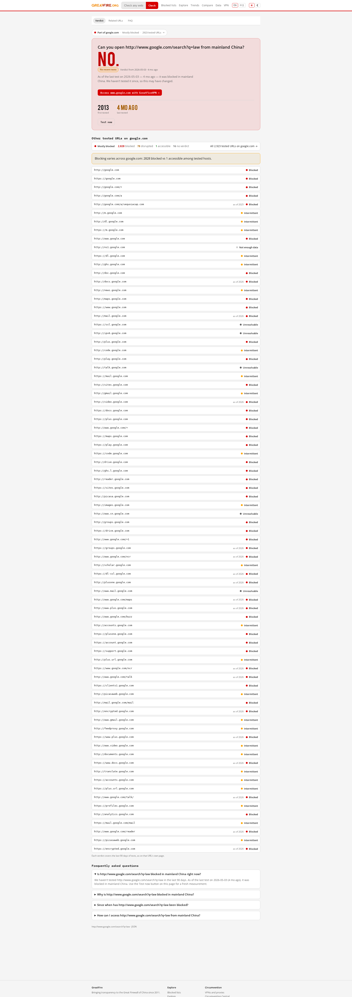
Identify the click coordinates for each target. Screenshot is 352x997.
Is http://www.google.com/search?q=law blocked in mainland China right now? (149, 874)
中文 (242, 5)
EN (235, 5)
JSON (134, 926)
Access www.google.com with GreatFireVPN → (129, 92)
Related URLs (116, 20)
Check (152, 5)
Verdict (99, 20)
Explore (183, 5)
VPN (226, 5)
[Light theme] (251, 5)
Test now (106, 122)
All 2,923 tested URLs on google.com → (234, 146)
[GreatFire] (105, 5)
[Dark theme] (257, 5)
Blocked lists (168, 5)
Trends (195, 5)
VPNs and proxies (214, 992)
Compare (207, 5)
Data (218, 5)
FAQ (130, 20)
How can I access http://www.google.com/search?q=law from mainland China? (148, 915)
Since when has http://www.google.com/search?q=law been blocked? (142, 905)
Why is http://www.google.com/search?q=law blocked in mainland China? (145, 894)
